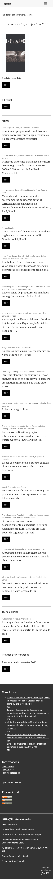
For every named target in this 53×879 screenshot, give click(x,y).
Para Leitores (8, 766)
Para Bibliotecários (11, 773)
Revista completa (11, 78)
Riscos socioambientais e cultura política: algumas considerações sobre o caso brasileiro (25, 466)
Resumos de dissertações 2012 (19, 662)
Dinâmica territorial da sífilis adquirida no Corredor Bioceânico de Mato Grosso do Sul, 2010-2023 (27, 725)
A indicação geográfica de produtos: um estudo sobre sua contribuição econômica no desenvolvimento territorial (25, 134)
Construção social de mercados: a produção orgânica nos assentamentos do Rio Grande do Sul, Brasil (26, 235)
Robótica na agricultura (15, 409)
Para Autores (8, 770)
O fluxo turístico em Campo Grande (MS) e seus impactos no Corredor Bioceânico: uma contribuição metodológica (28, 700)
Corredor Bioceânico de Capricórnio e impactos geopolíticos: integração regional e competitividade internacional (28, 713)
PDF (6, 85)
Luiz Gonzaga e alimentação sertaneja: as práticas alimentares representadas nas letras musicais (25, 494)
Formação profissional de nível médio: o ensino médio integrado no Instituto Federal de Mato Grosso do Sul (25, 587)
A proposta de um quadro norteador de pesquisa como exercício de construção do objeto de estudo (25, 556)
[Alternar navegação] (45, 3)
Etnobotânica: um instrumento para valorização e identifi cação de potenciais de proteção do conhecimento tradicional (25, 265)
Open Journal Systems (12, 782)
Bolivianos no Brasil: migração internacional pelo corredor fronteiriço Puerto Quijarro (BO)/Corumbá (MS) (24, 435)
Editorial (7, 100)
